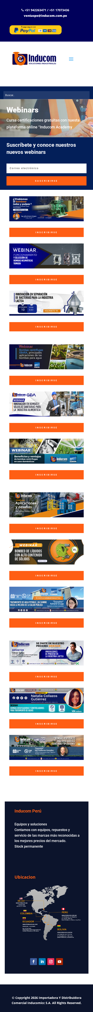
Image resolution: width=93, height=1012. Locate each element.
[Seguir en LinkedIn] (42, 961)
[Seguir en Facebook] (33, 961)
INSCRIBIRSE (46, 232)
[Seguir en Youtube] (59, 961)
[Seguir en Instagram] (50, 961)
